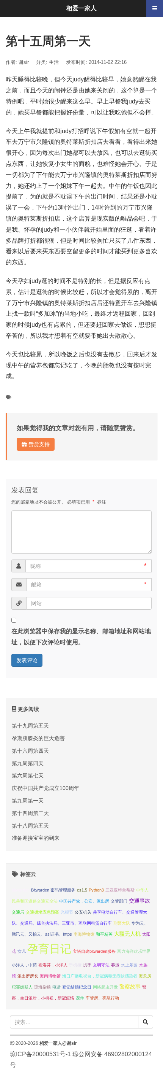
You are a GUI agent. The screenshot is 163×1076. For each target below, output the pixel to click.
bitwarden (21, 890)
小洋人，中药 (24, 965)
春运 (115, 965)
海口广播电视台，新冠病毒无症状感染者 (99, 976)
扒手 (87, 965)
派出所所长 (27, 976)
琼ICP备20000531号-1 (40, 1054)
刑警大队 (121, 923)
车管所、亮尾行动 (102, 998)
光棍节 (67, 912)
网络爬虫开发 (105, 987)
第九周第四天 (28, 763)
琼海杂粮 (42, 987)
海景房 (145, 976)
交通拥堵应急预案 (42, 912)
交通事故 (139, 901)
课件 (80, 998)
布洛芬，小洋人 (52, 965)
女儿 (21, 951)
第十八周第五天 (30, 826)
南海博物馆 (84, 934)
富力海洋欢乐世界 (133, 951)
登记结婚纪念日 (76, 987)
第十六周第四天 (30, 751)
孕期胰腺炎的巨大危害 (38, 738)
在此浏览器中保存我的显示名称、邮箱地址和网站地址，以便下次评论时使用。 (81, 636)
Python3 (96, 890)
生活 (54, 62)
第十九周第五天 (30, 726)
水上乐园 (129, 965)
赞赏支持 (38, 444)
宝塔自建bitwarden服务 (94, 951)
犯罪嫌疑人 (22, 987)
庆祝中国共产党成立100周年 (45, 788)
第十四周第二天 (30, 813)
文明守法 (101, 965)
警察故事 (130, 987)
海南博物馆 (50, 976)
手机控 (75, 965)
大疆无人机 (127, 934)
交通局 (18, 912)
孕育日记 (49, 948)
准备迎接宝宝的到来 (36, 838)
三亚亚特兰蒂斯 (120, 890)
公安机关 (83, 912)
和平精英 (104, 934)
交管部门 (119, 901)
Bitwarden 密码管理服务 (53, 890)
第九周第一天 (28, 801)
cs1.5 (82, 890)
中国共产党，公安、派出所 (84, 901)
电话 (56, 987)
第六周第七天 (28, 775)
